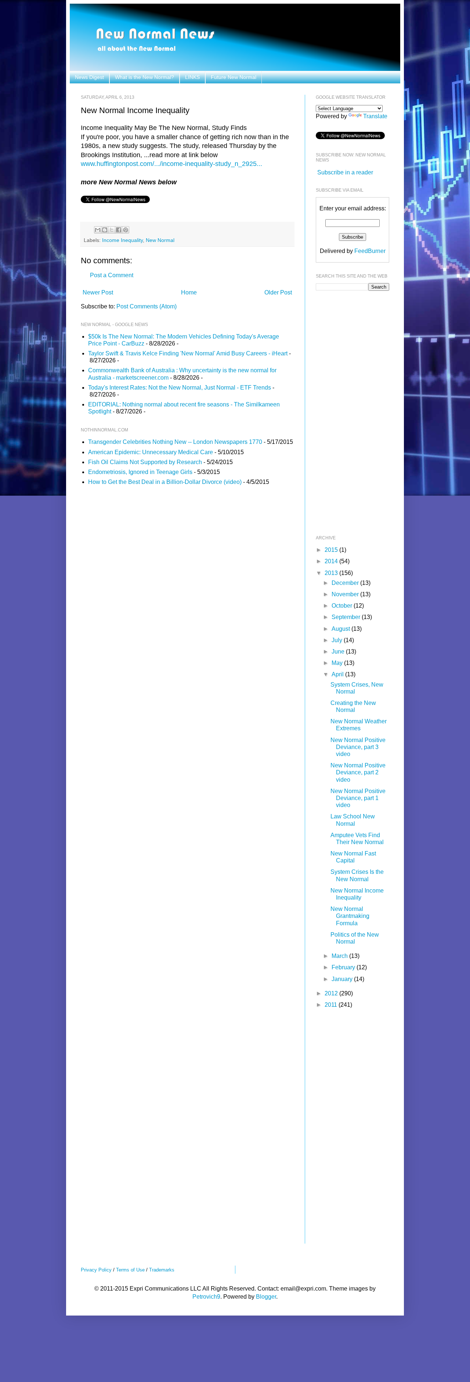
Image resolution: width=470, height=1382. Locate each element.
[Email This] (97, 230)
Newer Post (98, 292)
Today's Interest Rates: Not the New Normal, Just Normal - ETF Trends (179, 387)
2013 (332, 573)
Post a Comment (111, 275)
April (338, 674)
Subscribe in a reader (345, 172)
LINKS (192, 77)
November (346, 594)
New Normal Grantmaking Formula (349, 916)
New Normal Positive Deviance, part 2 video (358, 772)
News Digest (89, 77)
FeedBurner (370, 251)
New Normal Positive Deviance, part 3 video (358, 747)
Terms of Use (130, 1270)
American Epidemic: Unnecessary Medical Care (150, 452)
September (347, 617)
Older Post (278, 292)
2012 (332, 993)
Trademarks (161, 1270)
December (346, 583)
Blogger (266, 1297)
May (338, 663)
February (344, 967)
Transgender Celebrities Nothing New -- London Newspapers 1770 (175, 442)
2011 (332, 1005)
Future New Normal (233, 77)
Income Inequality (122, 240)
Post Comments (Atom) (146, 306)
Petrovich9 (206, 1297)
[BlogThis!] (104, 230)
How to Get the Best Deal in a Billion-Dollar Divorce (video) (165, 482)
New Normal (160, 240)
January (343, 979)
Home (189, 292)
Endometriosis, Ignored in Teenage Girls (140, 472)
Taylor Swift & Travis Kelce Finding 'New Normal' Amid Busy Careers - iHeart (188, 353)
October (343, 606)
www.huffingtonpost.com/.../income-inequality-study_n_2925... (171, 163)
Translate (375, 116)
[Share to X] (111, 230)
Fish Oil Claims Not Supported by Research (145, 462)
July (338, 640)
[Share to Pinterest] (125, 230)
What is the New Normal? (144, 77)
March (340, 956)
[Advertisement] (345, 412)
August (341, 629)
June (339, 651)
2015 (332, 550)
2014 (332, 561)
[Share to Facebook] (118, 230)
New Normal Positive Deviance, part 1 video (358, 798)
